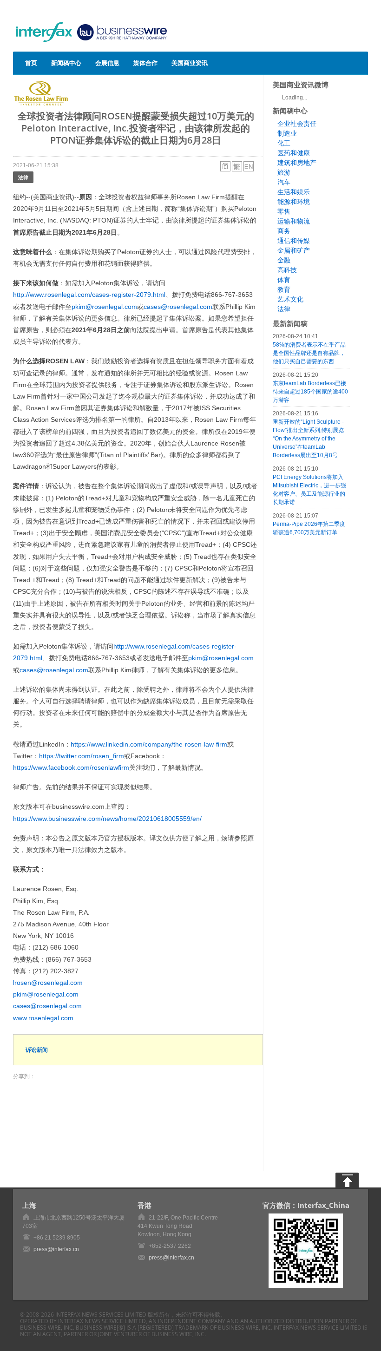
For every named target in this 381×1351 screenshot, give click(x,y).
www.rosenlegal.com (43, 1018)
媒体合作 (145, 63)
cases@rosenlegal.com (178, 306)
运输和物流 (293, 221)
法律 (23, 177)
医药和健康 (293, 153)
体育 (283, 279)
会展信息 (107, 63)
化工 (283, 143)
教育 (283, 289)
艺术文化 (290, 299)
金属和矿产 (293, 250)
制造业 (287, 133)
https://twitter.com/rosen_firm (81, 756)
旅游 (283, 172)
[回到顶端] (347, 1180)
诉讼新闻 (37, 1050)
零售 (283, 211)
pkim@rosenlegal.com (104, 306)
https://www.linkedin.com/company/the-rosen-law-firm (149, 744)
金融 (283, 260)
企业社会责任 (296, 123)
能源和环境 (293, 201)
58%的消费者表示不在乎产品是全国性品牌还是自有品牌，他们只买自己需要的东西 (309, 353)
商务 (283, 231)
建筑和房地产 (296, 162)
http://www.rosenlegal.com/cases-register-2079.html (89, 294)
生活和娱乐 (293, 192)
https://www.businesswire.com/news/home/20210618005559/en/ (107, 818)
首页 (31, 63)
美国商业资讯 (189, 63)
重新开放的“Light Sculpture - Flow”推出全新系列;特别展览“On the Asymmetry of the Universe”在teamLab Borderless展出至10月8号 (308, 439)
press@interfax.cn (56, 1249)
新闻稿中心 (66, 63)
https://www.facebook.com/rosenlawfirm (71, 767)
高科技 (287, 270)
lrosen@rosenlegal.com (48, 982)
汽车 (283, 182)
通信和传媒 (293, 240)
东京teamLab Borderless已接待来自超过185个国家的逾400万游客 (310, 391)
